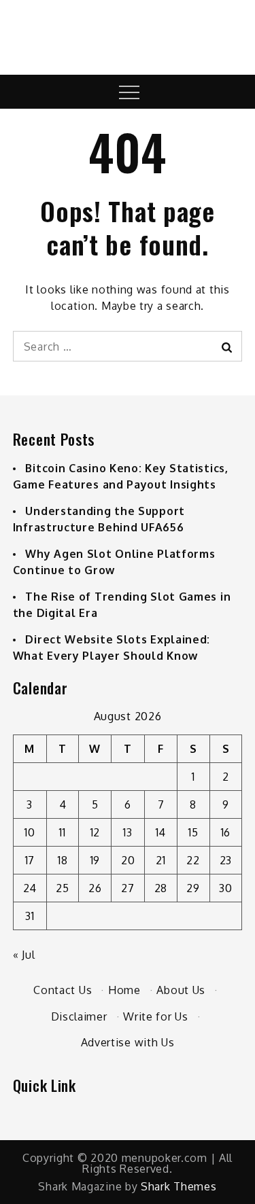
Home (124, 990)
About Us (180, 990)
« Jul (24, 954)
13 (127, 832)
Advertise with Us (128, 1042)
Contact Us (62, 990)
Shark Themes (178, 1186)
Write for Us (155, 1016)
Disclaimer (79, 1016)
